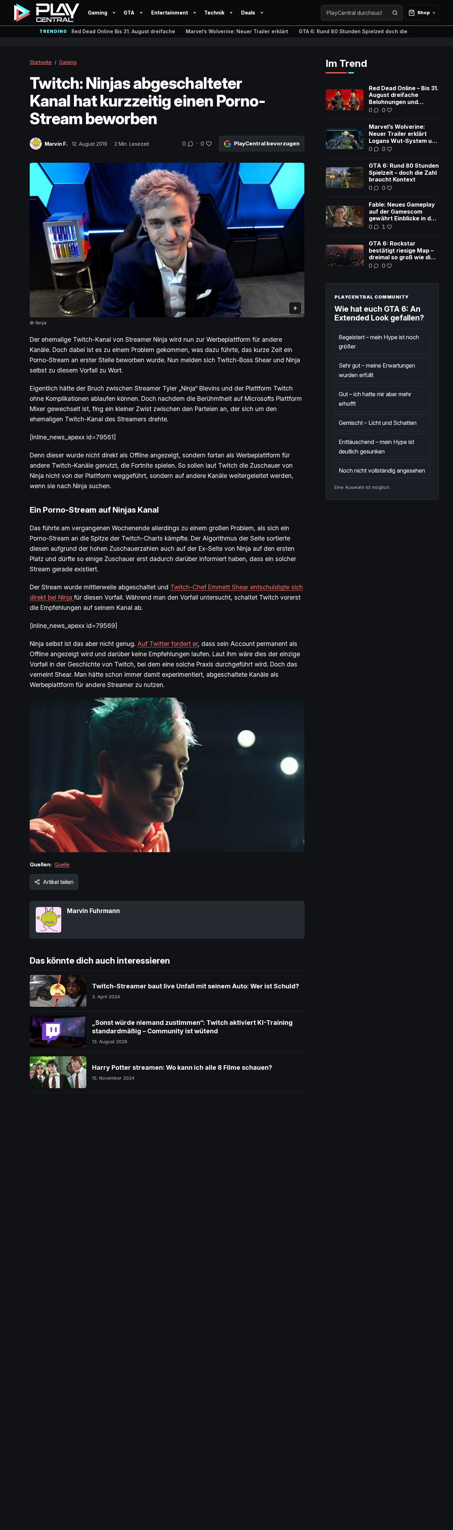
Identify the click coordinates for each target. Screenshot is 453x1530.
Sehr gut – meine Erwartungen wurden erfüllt (377, 370)
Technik (214, 13)
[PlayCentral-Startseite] (46, 13)
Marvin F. (56, 144)
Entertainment (169, 13)
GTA (129, 13)
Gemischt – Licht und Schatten (378, 422)
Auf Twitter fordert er (167, 643)
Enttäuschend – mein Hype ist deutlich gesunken (376, 446)
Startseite (41, 62)
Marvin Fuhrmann (93, 910)
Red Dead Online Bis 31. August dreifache (123, 31)
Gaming (97, 13)
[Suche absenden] (395, 13)
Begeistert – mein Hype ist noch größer (379, 342)
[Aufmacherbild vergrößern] (167, 240)
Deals (248, 13)
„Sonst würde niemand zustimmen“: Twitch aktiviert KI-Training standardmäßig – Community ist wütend (192, 1027)
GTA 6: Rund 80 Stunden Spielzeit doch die (353, 31)
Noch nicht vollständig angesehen (382, 470)
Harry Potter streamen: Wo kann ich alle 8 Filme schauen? (182, 1067)
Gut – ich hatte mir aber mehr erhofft (375, 399)
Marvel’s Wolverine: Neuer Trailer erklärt (237, 31)
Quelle (62, 864)
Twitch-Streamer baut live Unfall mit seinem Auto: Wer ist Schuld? (195, 986)
